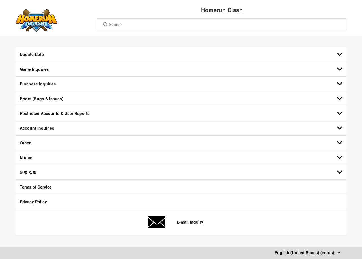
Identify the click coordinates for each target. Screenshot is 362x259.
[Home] (36, 30)
